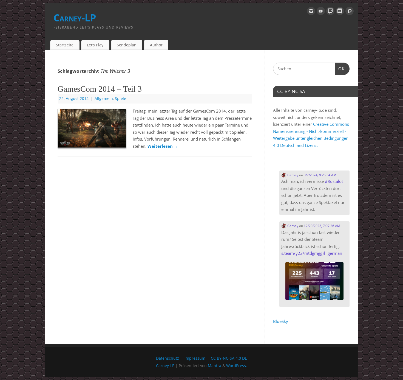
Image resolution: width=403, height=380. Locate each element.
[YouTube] (321, 12)
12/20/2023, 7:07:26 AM (322, 225)
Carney (292, 175)
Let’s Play (95, 45)
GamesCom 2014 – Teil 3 (100, 88)
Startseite (64, 45)
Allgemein (104, 98)
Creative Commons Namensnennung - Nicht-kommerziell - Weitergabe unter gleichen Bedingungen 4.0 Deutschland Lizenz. (311, 134)
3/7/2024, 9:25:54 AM (320, 175)
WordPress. (236, 365)
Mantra (214, 365)
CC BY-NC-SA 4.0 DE (229, 358)
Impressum (195, 358)
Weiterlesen (162, 146)
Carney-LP (74, 17)
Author (156, 45)
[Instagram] (311, 12)
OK (340, 68)
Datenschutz (167, 358)
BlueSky (280, 321)
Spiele (120, 98)
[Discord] (340, 12)
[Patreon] (349, 12)
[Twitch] (330, 12)
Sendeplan (127, 45)
